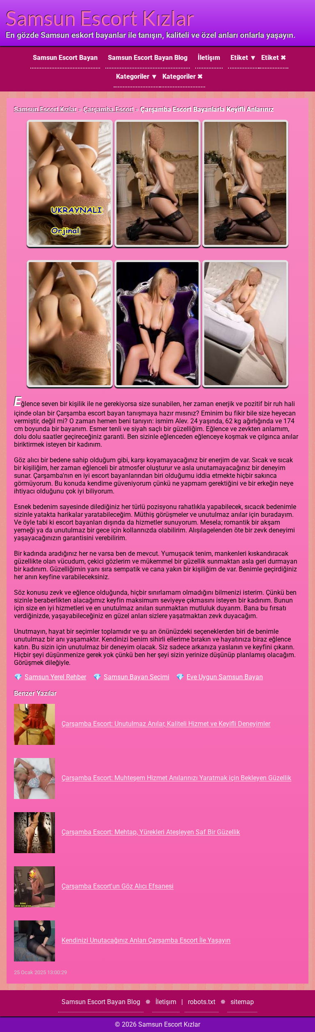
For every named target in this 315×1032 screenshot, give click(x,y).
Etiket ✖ (273, 58)
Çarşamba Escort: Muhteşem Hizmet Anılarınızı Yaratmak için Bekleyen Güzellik (176, 778)
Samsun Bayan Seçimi (136, 677)
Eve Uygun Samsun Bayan (225, 677)
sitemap (242, 1002)
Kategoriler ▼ (137, 76)
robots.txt (201, 1002)
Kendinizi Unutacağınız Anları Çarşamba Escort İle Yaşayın (146, 941)
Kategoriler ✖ (182, 76)
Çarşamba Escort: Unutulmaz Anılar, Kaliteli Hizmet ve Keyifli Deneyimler (166, 724)
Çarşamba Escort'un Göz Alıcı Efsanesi (117, 886)
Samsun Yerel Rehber (55, 677)
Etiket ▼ (243, 58)
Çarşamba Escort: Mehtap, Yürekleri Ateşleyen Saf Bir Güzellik (151, 832)
